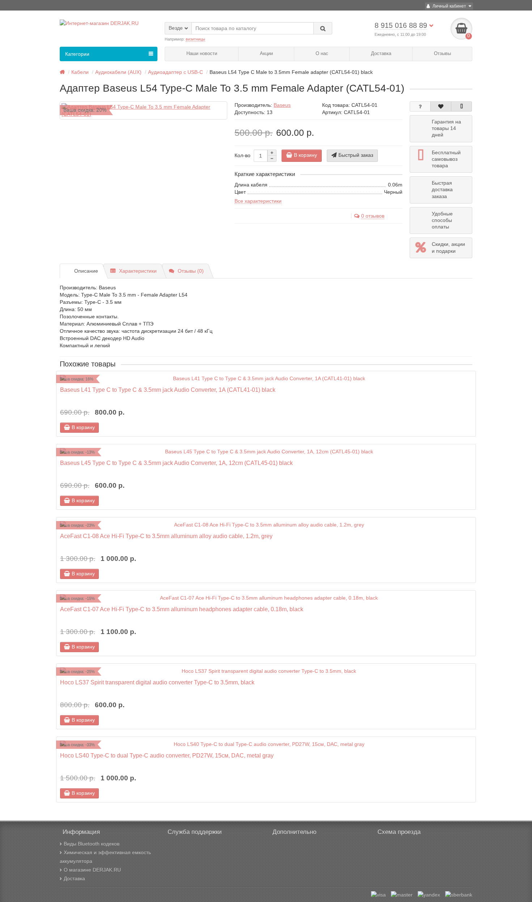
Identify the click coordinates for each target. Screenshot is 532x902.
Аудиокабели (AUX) (118, 72)
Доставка (381, 53)
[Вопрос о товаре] (420, 106)
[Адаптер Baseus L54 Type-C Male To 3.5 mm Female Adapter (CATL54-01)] (143, 110)
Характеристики (138, 271)
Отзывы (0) (191, 271)
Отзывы (442, 53)
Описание (86, 271)
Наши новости (201, 53)
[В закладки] (440, 106)
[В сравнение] (461, 106)
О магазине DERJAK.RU (92, 870)
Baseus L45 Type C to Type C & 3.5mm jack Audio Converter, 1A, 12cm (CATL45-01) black (176, 463)
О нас (322, 53)
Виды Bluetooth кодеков (91, 844)
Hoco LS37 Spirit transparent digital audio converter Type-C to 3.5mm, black (157, 682)
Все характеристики (258, 201)
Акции (266, 53)
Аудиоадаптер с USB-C (175, 72)
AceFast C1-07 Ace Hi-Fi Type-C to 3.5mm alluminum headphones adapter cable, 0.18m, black (181, 609)
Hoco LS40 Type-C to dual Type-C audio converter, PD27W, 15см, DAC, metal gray (167, 755)
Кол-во (242, 155)
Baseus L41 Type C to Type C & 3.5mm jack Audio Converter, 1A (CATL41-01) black (167, 389)
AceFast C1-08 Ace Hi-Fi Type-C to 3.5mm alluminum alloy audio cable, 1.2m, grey (166, 536)
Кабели (80, 72)
